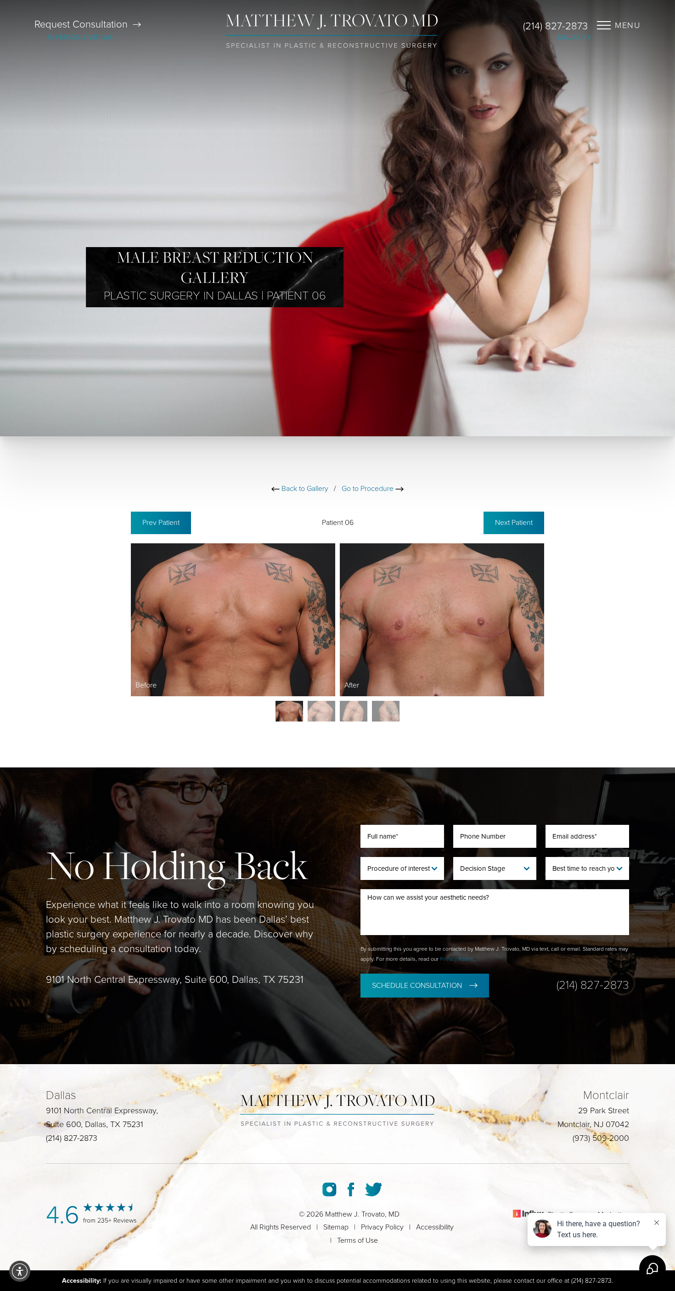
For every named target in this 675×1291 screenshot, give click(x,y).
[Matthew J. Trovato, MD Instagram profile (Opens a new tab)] (329, 1189)
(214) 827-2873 (555, 26)
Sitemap (336, 1227)
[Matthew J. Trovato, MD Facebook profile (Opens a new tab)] (351, 1189)
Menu (628, 25)
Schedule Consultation (417, 985)
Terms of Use (357, 1240)
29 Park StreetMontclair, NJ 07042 (593, 1117)
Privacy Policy (456, 959)
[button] (19, 1271)
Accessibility (435, 1227)
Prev (161, 522)
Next (514, 522)
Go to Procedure (368, 488)
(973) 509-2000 (601, 1138)
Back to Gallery (304, 488)
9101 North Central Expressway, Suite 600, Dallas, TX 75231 (175, 980)
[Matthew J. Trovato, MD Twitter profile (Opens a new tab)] (373, 1189)
